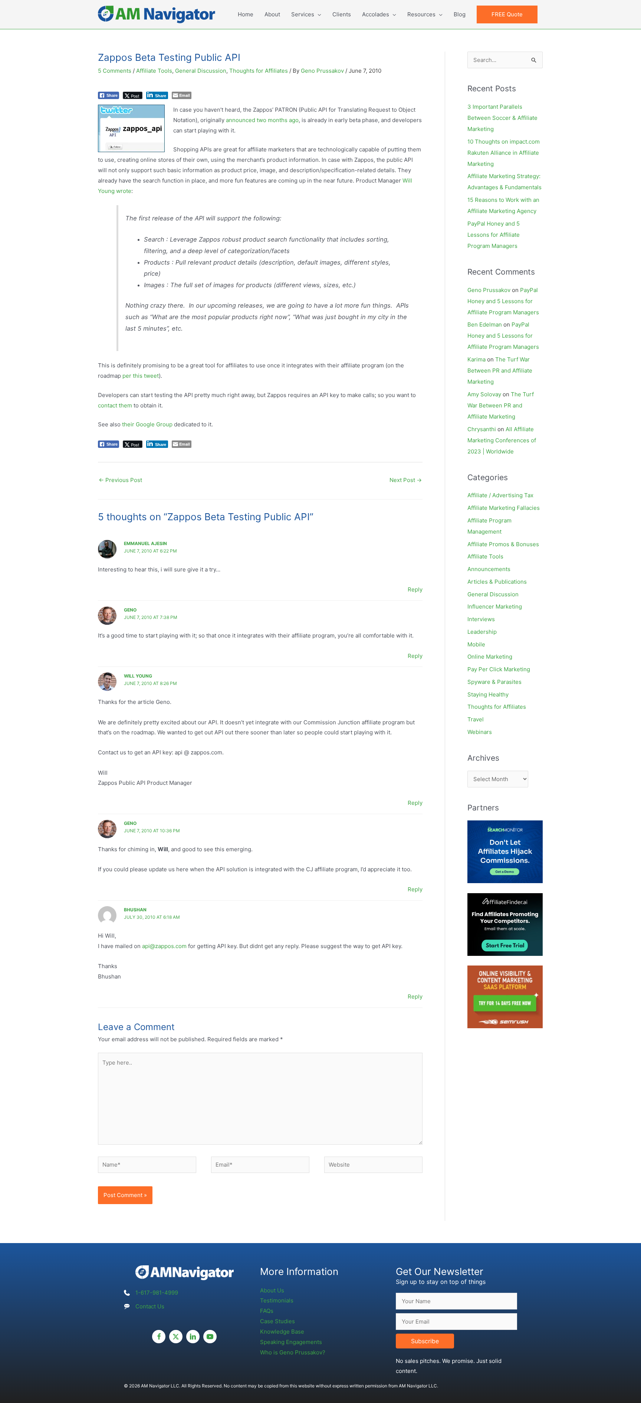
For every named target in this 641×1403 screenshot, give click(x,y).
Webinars (479, 731)
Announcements (488, 569)
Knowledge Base (282, 1331)
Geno (130, 610)
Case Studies (277, 1321)
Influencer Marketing (494, 606)
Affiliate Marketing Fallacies (503, 507)
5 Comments (114, 70)
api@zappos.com (164, 946)
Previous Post (120, 479)
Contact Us (149, 1306)
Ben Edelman (484, 324)
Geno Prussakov (488, 290)
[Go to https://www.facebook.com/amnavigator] (158, 1336)
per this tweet (140, 375)
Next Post (405, 479)
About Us (272, 1290)
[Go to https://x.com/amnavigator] (176, 1336)
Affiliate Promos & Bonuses (503, 544)
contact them (115, 405)
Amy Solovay (484, 394)
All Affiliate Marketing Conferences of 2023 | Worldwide (501, 440)
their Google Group (147, 424)
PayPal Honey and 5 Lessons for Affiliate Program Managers (493, 234)
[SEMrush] (505, 996)
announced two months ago (262, 120)
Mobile (476, 644)
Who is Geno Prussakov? (292, 1352)
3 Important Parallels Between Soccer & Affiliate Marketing (502, 117)
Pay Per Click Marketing (498, 669)
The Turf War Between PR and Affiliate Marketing (499, 370)
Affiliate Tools (154, 70)
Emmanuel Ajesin (145, 543)
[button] (507, 14)
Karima (476, 359)
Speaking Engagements (291, 1341)
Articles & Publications (497, 581)
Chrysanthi (481, 429)
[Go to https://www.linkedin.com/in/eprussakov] (193, 1336)
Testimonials (276, 1300)
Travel (475, 719)
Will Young (138, 676)
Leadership (482, 631)
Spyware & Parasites (494, 681)
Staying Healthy (488, 694)
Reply (415, 589)
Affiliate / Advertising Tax (500, 495)
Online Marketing (489, 656)
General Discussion (200, 70)
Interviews (481, 619)
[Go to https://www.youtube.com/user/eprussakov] (210, 1336)
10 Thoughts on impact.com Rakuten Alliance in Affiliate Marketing (503, 152)
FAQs (266, 1310)
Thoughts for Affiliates (258, 70)
